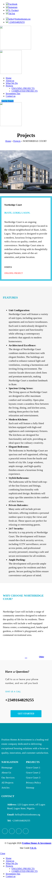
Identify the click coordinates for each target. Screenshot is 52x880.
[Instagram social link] (19, 831)
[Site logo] (15, 49)
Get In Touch (7, 101)
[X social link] (12, 831)
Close (2, 853)
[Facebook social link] (5, 831)
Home (8, 141)
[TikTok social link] (26, 831)
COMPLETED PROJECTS (25, 91)
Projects (17, 141)
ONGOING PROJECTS (23, 88)
